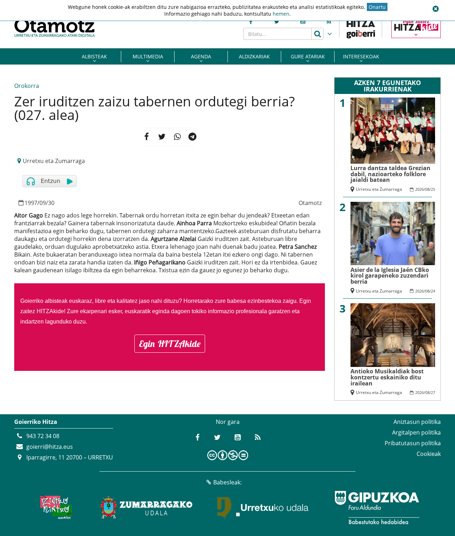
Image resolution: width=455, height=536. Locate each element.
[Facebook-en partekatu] (146, 137)
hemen (281, 13)
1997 (31, 203)
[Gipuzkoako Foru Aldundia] (377, 507)
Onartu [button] (377, 7)
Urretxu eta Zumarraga (54, 161)
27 (433, 392)
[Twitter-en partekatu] (162, 137)
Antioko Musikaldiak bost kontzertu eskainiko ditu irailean (387, 377)
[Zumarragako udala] (147, 507)
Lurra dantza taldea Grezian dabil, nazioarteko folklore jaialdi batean (390, 174)
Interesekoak (361, 56)
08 (427, 189)
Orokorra (26, 86)
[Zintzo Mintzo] (55, 507)
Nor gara (228, 422)
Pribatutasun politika (413, 443)
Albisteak (94, 56)
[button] (435, 9)
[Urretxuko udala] (263, 507)
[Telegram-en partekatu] (193, 137)
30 (51, 203)
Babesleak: (227, 482)
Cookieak (429, 454)
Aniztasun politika (417, 422)
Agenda (201, 56)
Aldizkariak (254, 56)
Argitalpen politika (416, 432)
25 (433, 189)
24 (433, 291)
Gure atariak (308, 56)
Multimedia (148, 56)
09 (42, 203)
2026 (419, 189)
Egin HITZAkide (169, 344)
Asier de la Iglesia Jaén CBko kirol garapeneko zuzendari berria (389, 275)
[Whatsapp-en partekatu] (177, 137)
